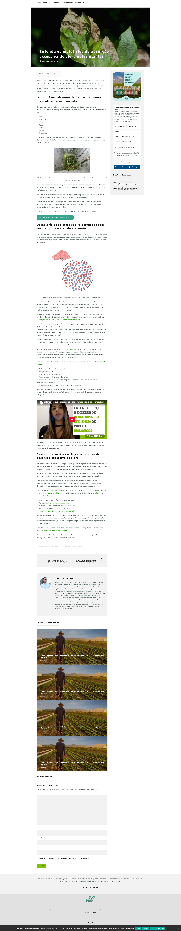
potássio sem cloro (77, 547)
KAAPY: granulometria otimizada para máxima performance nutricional (126, 184)
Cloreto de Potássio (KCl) (72, 86)
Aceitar (138, 928)
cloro (52, 547)
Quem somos (68, 909)
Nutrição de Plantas (54, 61)
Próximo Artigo (90, 558)
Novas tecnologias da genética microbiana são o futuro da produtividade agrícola (57, 561)
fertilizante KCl (59, 547)
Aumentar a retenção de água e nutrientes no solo (57, 511)
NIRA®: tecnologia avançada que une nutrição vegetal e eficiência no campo (126, 189)
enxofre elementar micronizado (55, 530)
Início (39, 2)
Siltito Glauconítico (92, 493)
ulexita (39, 530)
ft (66, 547)
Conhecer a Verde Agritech (87, 909)
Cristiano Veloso (45, 61)
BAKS (103, 490)
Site (38, 847)
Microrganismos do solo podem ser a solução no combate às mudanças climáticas (85, 562)
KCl (69, 547)
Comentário (41, 793)
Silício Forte (59, 493)
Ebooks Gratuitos (67, 2)
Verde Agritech (80, 2)
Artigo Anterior (53, 558)
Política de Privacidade (158, 928)
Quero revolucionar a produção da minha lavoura (55, 217)
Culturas (56, 2)
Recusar (145, 928)
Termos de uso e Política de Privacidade (120, 909)
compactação (73, 349)
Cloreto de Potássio (43, 547)
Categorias (47, 2)
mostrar (57, 74)
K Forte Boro (47, 493)
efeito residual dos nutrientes (57, 503)
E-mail (39, 837)
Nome (39, 828)
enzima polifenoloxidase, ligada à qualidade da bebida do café (59, 320)
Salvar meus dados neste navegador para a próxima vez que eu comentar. (64, 858)
